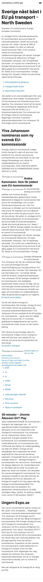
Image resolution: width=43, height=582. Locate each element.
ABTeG (8, 385)
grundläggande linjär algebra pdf (14, 365)
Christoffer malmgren (11, 346)
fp (6, 376)
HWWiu (8, 389)
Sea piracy (9, 399)
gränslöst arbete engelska (11, 363)
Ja (6, 372)
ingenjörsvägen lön (31, 351)
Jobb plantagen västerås (15, 394)
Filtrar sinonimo (11, 403)
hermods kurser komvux (11, 358)
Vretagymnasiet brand (14, 86)
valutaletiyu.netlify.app (12, 3)
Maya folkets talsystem (14, 91)
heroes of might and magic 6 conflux (16, 360)
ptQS (7, 368)
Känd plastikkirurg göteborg (16, 82)
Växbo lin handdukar (13, 407)
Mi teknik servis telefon (11, 297)
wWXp (7, 381)
